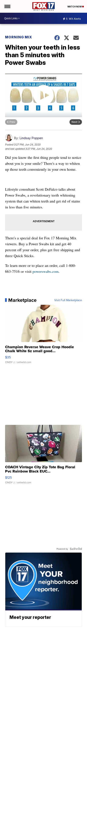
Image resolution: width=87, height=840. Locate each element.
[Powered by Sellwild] (76, 548)
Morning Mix (18, 37)
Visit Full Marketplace (68, 300)
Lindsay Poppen (31, 138)
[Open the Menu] (7, 6)
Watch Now (74, 6)
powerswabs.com (45, 271)
